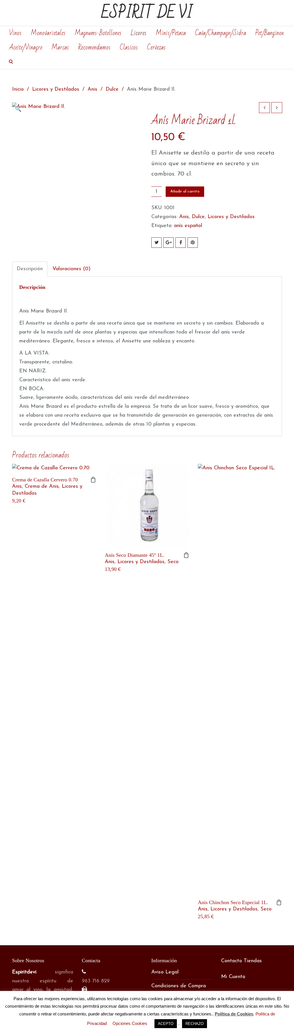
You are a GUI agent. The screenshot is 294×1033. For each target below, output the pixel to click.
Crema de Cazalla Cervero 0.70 (45, 480)
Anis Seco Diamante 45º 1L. (135, 555)
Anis (92, 89)
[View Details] (54, 468)
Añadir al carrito (185, 191)
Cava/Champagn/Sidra (220, 33)
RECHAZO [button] (194, 1023)
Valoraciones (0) (71, 269)
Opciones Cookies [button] (130, 1023)
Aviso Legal (165, 972)
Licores (138, 33)
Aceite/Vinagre (25, 47)
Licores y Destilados (55, 89)
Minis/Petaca (171, 33)
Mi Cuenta (233, 976)
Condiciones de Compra (178, 986)
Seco (173, 562)
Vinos (15, 33)
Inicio (18, 89)
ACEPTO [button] (165, 1023)
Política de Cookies (234, 1013)
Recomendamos (94, 47)
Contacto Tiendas (241, 961)
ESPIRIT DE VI (147, 13)
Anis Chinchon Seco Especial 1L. (233, 902)
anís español (188, 225)
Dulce (112, 89)
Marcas (60, 47)
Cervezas (156, 47)
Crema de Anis (42, 486)
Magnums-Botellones (98, 33)
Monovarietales (48, 33)
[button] (19, 109)
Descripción (30, 269)
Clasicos (129, 47)
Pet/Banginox (269, 33)
